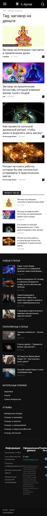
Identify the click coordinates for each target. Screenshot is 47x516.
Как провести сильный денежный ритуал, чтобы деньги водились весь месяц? (22, 130)
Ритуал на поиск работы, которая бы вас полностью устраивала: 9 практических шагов (21, 171)
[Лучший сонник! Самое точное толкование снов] (9, 372)
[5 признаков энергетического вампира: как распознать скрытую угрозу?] (9, 314)
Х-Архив (6, 57)
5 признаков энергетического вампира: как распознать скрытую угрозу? (30, 313)
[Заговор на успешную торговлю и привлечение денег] (23, 36)
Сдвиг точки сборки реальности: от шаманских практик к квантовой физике (29, 268)
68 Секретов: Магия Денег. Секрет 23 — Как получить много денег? (28, 358)
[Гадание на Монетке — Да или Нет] (9, 335)
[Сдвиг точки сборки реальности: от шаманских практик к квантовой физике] (9, 269)
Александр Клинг (10, 136)
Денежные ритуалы (10, 45)
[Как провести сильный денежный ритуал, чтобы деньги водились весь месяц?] (23, 112)
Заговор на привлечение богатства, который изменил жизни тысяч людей (21, 90)
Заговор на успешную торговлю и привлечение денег (23, 51)
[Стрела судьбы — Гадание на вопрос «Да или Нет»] (9, 347)
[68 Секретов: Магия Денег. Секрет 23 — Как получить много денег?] (9, 359)
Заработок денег (9, 162)
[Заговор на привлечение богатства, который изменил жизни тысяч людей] (23, 72)
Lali (4, 96)
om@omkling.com (30, 459)
